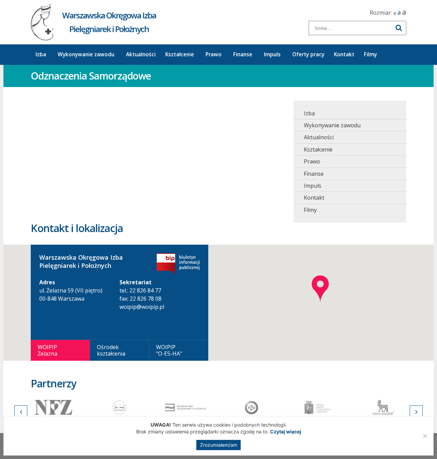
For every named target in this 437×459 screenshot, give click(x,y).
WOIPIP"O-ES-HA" (169, 350)
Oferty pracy (308, 54)
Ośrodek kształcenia (111, 350)
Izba (41, 54)
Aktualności (141, 54)
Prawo (214, 54)
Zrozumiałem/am (218, 445)
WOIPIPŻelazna (47, 350)
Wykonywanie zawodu (86, 54)
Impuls (272, 54)
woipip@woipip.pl (141, 307)
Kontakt (344, 54)
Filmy (370, 54)
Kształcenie (179, 54)
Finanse (242, 54)
